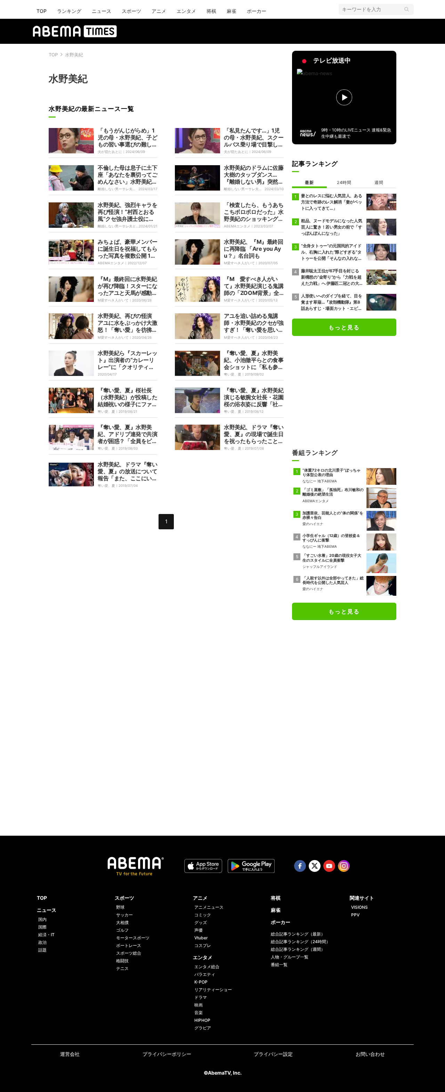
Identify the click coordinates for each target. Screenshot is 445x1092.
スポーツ (131, 11)
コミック (202, 914)
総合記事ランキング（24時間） (300, 941)
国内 (42, 919)
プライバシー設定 (273, 1054)
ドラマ (200, 997)
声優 (198, 930)
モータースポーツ (132, 937)
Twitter (315, 866)
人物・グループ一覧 (289, 956)
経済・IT (46, 934)
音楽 (198, 1012)
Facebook (300, 866)
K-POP (201, 982)
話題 (42, 950)
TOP (42, 11)
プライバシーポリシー (167, 1054)
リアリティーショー (213, 989)
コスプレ (202, 945)
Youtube (329, 866)
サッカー (124, 914)
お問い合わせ (370, 1054)
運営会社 (70, 1054)
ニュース (101, 11)
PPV (355, 914)
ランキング (69, 11)
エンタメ (186, 11)
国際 (42, 927)
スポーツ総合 (128, 953)
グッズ (200, 922)
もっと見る (344, 327)
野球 (120, 907)
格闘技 (122, 960)
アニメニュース (209, 907)
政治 (42, 942)
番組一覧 (279, 964)
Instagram (344, 866)
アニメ (159, 11)
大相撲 (122, 922)
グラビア (202, 1027)
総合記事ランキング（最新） (298, 934)
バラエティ (204, 974)
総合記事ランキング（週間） (298, 949)
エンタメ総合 (206, 966)
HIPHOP (202, 1020)
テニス (122, 968)
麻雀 (231, 11)
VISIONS (359, 907)
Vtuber (201, 937)
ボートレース (128, 945)
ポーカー (256, 11)
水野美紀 (74, 54)
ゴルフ (122, 930)
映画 (198, 1004)
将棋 (211, 11)
